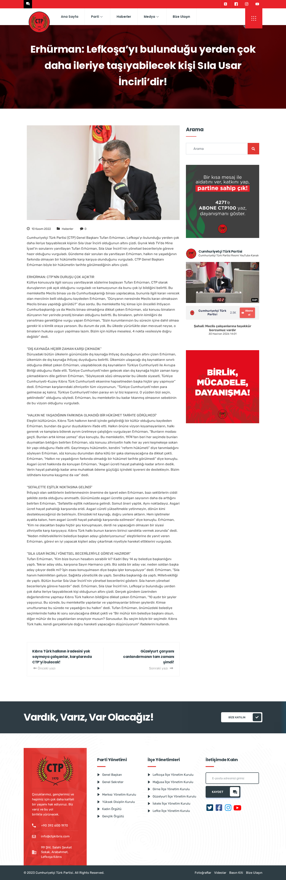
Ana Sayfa (69, 16)
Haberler (124, 16)
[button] (253, 18)
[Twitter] (225, 4)
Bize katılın (236, 717)
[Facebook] (236, 4)
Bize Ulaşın (181, 16)
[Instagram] (246, 4)
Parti (95, 16)
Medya (149, 16)
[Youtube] (257, 4)
